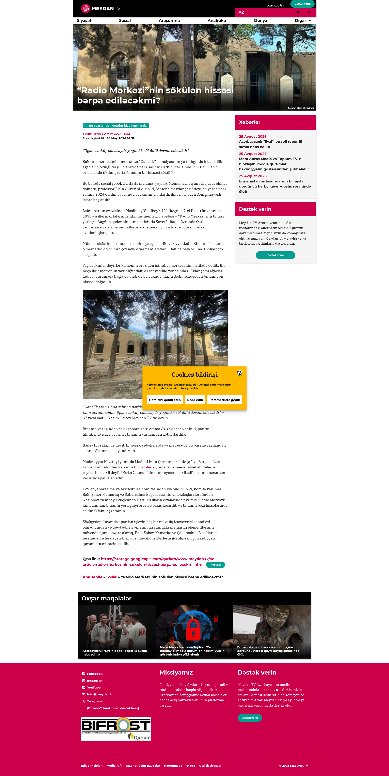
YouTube (93, 687)
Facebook (95, 674)
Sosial (125, 20)
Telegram (94, 701)
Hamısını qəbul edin (165, 400)
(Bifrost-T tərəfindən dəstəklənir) (113, 708)
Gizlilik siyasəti (210, 765)
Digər (300, 20)
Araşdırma (169, 20)
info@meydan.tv (100, 694)
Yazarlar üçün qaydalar (143, 765)
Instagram (95, 680)
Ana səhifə (93, 577)
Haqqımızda (173, 765)
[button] (311, 20)
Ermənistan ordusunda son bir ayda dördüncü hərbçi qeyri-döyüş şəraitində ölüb (275, 186)
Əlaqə (190, 765)
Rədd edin (195, 400)
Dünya (260, 20)
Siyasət (84, 20)
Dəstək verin (302, 3)
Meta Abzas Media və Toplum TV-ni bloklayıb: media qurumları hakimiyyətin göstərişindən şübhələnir (274, 164)
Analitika (217, 20)
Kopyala (215, 564)
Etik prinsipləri (92, 765)
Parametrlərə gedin (224, 400)
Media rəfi (114, 765)
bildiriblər (143, 467)
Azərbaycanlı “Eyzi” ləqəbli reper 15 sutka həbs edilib (270, 144)
